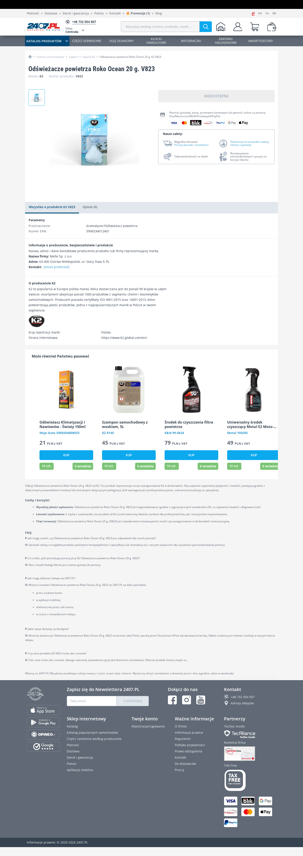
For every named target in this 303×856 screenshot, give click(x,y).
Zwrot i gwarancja (76, 13)
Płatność (33, 13)
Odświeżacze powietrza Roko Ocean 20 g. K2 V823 (130, 57)
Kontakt (115, 13)
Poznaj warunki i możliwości (191, 145)
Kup (66, 455)
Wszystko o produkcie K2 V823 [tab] (52, 207)
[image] (66, 389)
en (260, 13)
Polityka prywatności (190, 745)
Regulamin (183, 739)
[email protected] (56, 267)
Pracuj (179, 770)
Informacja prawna (189, 732)
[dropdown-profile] (237, 26)
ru (267, 13)
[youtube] (200, 699)
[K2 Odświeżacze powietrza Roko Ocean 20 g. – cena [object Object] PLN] (36, 97)
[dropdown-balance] (271, 26)
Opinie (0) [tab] (90, 207)
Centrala (71, 30)
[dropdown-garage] (220, 26)
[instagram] (186, 699)
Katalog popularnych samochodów (92, 732)
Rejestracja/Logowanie (148, 726)
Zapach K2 (88, 57)
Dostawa (51, 13)
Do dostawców (185, 764)
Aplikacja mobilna (80, 770)
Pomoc (99, 13)
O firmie (181, 726)
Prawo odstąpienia (188, 751)
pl (253, 13)
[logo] (43, 27)
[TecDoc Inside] (250, 734)
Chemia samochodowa (50, 57)
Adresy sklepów (242, 703)
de (274, 13)
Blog (158, 13)
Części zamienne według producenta (94, 739)
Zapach (73, 57)
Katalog (72, 726)
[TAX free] (250, 780)
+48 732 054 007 (243, 697)
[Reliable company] (250, 753)
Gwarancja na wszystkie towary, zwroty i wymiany (250, 143)
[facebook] (172, 699)
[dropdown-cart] (254, 26)
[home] (30, 56)
